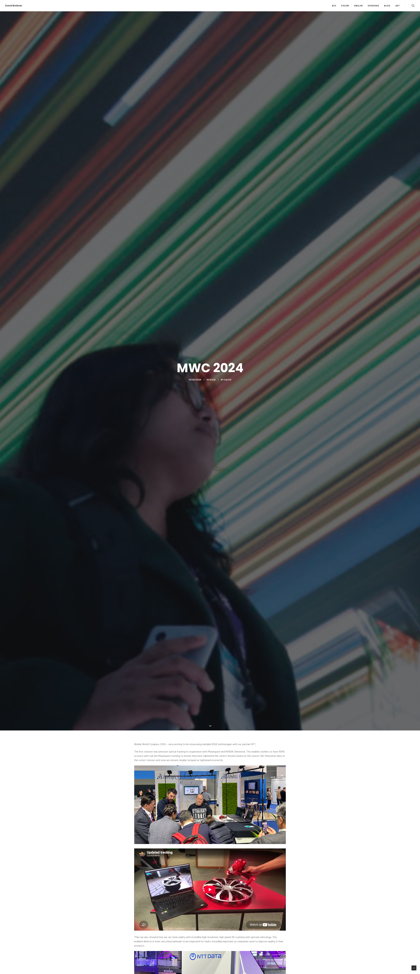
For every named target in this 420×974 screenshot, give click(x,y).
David (227, 379)
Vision (345, 5)
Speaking (373, 5)
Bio (334, 5)
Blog (387, 5)
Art (397, 5)
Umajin (358, 5)
